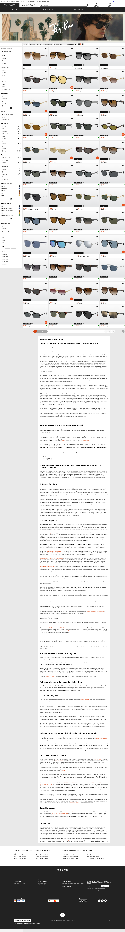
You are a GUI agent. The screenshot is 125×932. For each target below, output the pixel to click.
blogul (77, 811)
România (117, 1)
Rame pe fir (5, 162)
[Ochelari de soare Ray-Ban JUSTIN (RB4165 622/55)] (61, 243)
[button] (9, 5)
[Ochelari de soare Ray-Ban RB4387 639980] (35, 243)
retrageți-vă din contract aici (22, 920)
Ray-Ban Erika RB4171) (45, 558)
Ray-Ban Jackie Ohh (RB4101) (54, 551)
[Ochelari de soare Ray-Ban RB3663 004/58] (112, 220)
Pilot (4, 128)
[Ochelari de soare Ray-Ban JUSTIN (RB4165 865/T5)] (112, 102)
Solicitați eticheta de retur (44, 884)
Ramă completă (6, 157)
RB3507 (92, 782)
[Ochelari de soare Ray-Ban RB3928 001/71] (112, 196)
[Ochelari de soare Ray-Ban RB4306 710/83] (61, 196)
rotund (4, 143)
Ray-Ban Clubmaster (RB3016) (47, 533)
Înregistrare (96, 6)
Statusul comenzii (66, 886)
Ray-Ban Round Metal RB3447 (56, 627)
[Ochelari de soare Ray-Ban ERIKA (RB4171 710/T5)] (112, 149)
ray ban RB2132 (72, 782)
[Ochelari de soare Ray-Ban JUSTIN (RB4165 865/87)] (86, 267)
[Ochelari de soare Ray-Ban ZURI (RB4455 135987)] (35, 79)
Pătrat (4, 126)
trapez (4, 138)
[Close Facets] (11, 44)
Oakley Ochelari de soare (20, 854)
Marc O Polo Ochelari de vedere (70, 858)
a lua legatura (17, 884)
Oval (4, 136)
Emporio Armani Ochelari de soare (44, 853)
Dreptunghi (5, 133)
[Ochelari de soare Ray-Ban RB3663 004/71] (86, 220)
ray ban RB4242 (98, 782)
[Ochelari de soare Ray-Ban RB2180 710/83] (61, 220)
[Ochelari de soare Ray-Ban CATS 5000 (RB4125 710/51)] (61, 55)
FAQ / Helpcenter (66, 881)
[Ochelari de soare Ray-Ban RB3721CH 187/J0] (112, 314)
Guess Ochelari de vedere (93, 854)
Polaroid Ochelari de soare (20, 859)
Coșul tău (110, 6)
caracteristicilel (53, 513)
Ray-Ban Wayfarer (85, 440)
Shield (4, 148)
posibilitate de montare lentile (9, 226)
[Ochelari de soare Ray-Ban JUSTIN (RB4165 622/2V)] (35, 220)
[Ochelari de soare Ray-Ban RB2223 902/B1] (86, 149)
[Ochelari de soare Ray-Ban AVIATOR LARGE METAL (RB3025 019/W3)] (86, 243)
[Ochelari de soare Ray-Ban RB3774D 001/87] (35, 149)
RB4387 (66, 782)
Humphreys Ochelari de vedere (70, 856)
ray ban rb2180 (65, 636)
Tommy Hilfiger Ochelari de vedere (95, 858)
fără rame (5, 160)
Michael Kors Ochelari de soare (43, 854)
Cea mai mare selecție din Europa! (11, 1)
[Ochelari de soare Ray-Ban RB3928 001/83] (35, 126)
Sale (4, 84)
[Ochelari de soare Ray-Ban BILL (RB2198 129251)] (35, 55)
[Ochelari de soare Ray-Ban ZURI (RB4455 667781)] (86, 173)
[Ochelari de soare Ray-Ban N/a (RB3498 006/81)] (112, 173)
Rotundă (5, 174)
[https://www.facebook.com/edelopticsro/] (99, 901)
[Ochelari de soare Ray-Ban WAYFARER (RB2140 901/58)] (61, 126)
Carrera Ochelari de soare (20, 858)
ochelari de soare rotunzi (73, 630)
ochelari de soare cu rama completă (95, 611)
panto (4, 141)
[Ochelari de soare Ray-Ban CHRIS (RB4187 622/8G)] (35, 267)
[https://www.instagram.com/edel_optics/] (102, 901)
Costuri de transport (43, 883)
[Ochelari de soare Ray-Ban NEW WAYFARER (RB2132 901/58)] (35, 173)
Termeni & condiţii (18, 923)
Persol (63, 440)
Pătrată (4, 176)
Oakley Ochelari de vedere (68, 854)
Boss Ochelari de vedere (93, 856)
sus (110, 920)
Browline (5, 146)
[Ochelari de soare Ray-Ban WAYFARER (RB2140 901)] (61, 102)
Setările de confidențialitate (20, 883)
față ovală (5, 171)
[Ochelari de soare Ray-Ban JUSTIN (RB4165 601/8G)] (86, 79)
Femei (4, 58)
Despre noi (17, 879)
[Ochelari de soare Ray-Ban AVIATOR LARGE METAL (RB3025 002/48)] (35, 196)
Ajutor (64, 879)
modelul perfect (59, 760)
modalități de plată (75, 802)
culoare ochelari (97, 759)
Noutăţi (4, 81)
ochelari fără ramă (50, 676)
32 (106, 331)
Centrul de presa (18, 881)
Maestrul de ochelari (69, 811)
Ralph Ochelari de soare (42, 858)
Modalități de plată (42, 881)
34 (113, 331)
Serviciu (40, 879)
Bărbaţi (4, 60)
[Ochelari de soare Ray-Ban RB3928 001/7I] (61, 149)
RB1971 (63, 770)
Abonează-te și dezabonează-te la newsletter (73, 883)
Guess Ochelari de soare (42, 856)
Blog (63, 884)
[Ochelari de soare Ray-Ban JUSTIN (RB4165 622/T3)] (86, 55)
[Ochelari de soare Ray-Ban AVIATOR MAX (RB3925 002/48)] (86, 314)
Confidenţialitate (28, 923)
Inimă (4, 169)
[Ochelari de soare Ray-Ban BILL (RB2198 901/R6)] (61, 79)
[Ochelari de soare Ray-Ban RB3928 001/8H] (61, 291)
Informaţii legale (36, 923)
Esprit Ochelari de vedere (93, 859)
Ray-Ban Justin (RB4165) (57, 558)
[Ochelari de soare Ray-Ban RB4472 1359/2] (112, 126)
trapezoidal (5, 179)
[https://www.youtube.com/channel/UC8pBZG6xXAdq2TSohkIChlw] (105, 901)
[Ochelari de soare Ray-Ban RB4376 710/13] (112, 291)
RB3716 (50, 784)
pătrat (81, 545)
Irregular (5, 131)
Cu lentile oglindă (7, 231)
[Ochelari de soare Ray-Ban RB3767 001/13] (112, 79)
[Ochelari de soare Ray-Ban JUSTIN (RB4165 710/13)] (61, 267)
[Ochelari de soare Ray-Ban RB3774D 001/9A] (86, 196)
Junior (4, 63)
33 (109, 331)
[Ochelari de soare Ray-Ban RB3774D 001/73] (112, 55)
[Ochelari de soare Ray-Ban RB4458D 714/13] (61, 173)
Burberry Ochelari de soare (42, 859)
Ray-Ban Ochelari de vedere (69, 853)
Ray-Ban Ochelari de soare (20, 853)
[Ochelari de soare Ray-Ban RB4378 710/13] (86, 291)
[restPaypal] (22, 901)
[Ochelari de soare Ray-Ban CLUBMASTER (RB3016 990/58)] (61, 314)
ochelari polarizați (84, 699)
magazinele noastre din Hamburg (60, 813)
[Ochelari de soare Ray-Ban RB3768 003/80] (112, 267)
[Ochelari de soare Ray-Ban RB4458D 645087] (86, 102)
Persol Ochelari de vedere (93, 853)
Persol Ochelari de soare (20, 856)
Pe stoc (4, 86)
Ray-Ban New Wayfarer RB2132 (47, 566)
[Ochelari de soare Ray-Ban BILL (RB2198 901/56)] (112, 243)
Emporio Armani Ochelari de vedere (71, 859)
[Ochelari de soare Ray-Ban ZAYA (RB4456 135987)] (35, 291)
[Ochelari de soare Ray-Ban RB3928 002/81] (35, 314)
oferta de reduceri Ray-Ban (64, 840)
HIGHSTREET (54, 617)
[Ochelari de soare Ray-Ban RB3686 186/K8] (86, 126)
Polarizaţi (5, 228)
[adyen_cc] (15, 901)
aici (104, 890)
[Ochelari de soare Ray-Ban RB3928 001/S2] (35, 102)
